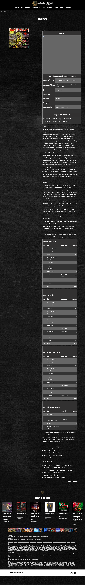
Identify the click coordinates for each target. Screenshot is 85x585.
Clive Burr (23, 539)
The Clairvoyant (19, 547)
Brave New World (34, 543)
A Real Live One (19, 555)
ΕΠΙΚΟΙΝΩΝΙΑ (68, 7)
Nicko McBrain (44, 536)
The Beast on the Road (37, 562)
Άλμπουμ (5, 11)
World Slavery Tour (56, 562)
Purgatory (38, 545)
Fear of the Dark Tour (35, 563)
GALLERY (57, 7)
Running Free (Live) (27, 546)
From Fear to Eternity (69, 553)
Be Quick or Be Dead (64, 547)
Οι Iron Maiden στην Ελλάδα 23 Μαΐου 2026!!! (63, 515)
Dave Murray (25, 536)
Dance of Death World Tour (39, 564)
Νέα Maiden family (48, 517)
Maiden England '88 (22, 556)
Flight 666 (10, 556)
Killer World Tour (28, 562)
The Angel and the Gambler (70, 548)
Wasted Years (46, 546)
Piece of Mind (33, 542)
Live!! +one (21, 559)
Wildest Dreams (46, 549)
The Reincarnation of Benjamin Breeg (22, 550)
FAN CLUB (27, 7)
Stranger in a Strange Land (56, 546)
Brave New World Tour (13, 564)
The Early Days (11, 562)
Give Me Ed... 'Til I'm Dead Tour (25, 564)
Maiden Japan (28, 559)
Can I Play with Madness (68, 546)
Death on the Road (70, 555)
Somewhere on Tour (66, 562)
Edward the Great (35, 553)
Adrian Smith (32, 536)
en (70, 9)
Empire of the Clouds (57, 550)
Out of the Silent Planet (25, 549)
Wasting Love (15, 548)
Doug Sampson (37, 539)
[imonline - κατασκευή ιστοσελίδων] (73, 572)
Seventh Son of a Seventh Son (59, 542)
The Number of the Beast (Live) (63, 549)
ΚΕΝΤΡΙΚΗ (17, 7)
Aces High (20, 546)
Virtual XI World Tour (60, 563)
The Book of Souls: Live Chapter (34, 556)
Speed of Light (48, 550)
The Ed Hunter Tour (70, 563)
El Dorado (41, 550)
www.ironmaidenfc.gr (17, 572)
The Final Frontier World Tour (32, 565)
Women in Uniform (24, 545)
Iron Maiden (10, 542)
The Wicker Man (15, 549)
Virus (62, 548)
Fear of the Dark (15, 543)
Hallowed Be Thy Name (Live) (36, 548)
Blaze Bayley (17, 539)
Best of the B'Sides (26, 553)
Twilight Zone (32, 545)
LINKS (61, 7)
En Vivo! (15, 556)
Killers (10, 11)
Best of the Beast (12, 553)
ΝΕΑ (21, 7)
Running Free (11, 545)
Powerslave (39, 542)
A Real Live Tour (44, 563)
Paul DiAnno (10, 539)
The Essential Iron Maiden (45, 553)
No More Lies (35, 559)
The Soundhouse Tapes (13, 559)
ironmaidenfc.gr (72, 481)
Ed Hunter (19, 553)
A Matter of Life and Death (53, 543)
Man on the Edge (48, 548)
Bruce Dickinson (11, 536)
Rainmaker (52, 549)
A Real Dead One (27, 555)
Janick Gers (37, 536)
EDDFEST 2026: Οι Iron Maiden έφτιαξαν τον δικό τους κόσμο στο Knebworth (7, 516)
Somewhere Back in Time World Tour (16, 565)
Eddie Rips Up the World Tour (53, 564)
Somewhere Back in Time (57, 553)
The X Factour (52, 563)
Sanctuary (17, 545)
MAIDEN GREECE (36, 7)
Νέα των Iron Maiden (63, 518)
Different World (35, 550)
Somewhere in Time (47, 542)
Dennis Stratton (29, 539)
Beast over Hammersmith (59, 555)
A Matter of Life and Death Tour (67, 564)
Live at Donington (36, 555)
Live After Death (11, 555)
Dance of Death (42, 543)
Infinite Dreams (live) (29, 547)
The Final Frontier (63, 543)
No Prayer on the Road (24, 563)
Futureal (10, 549)
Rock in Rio (43, 555)
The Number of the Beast (23, 542)
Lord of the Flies (56, 548)
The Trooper (72, 545)
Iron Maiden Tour (19, 562)
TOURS (43, 7)
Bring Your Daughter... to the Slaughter (49, 547)
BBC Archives (50, 555)
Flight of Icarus (64, 545)
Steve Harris (19, 536)
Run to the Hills (45, 545)
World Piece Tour (47, 562)
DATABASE (49, 7)
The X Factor (22, 543)
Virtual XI (28, 543)
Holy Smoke (37, 547)
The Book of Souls (72, 543)
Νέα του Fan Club (6, 521)
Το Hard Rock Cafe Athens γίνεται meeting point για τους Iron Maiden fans (35, 516)
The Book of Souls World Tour (59, 565)
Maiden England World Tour (45, 565)
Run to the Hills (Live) (37, 546)
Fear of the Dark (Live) (24, 548)
